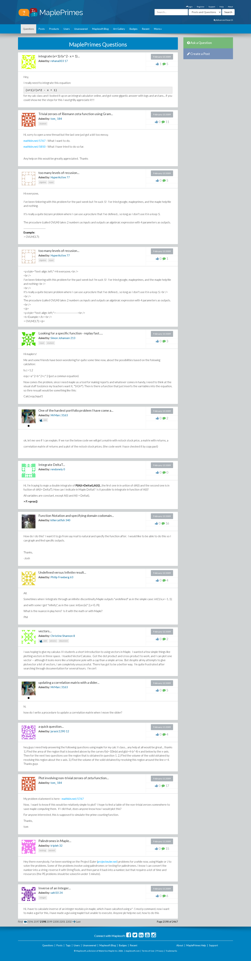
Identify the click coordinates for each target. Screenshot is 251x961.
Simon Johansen (60, 338)
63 (71, 577)
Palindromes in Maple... (54, 841)
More (157, 28)
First (20, 921)
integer (43, 897)
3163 (64, 415)
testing (43, 850)
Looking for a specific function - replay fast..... (70, 333)
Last (78, 921)
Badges (133, 28)
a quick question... (51, 726)
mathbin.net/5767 (35, 140)
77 (68, 177)
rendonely (57, 469)
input (51, 182)
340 (67, 520)
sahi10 (55, 892)
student (43, 123)
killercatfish (58, 520)
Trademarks (171, 951)
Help (221, 7)
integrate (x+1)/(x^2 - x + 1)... (59, 56)
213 (72, 338)
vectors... (45, 631)
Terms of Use (148, 951)
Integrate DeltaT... (51, 465)
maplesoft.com (133, 951)
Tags (68, 945)
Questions (28, 28)
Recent (145, 28)
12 (67, 731)
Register (200, 7)
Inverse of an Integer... (54, 888)
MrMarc (56, 415)
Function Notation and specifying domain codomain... (76, 516)
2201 (62, 921)
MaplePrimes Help (196, 945)
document (63, 641)
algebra (43, 182)
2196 (30, 921)
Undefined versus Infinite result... (62, 572)
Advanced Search (224, 20)
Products (54, 28)
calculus (53, 641)
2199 (49, 921)
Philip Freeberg (60, 577)
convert (52, 850)
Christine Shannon (62, 635)
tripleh (55, 845)
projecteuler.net (107, 861)
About (230, 7)
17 (66, 61)
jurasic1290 (58, 731)
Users (67, 28)
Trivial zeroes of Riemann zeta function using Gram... (75, 114)
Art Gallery (119, 28)
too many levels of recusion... (58, 173)
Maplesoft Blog (100, 28)
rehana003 (57, 61)
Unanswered (81, 28)
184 (59, 118)
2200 (56, 921)
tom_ (53, 118)
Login (190, 7)
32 (60, 845)
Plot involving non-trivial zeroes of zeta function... (73, 778)
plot (45, 420)
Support (212, 7)
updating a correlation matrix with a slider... (68, 682)
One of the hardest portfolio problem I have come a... (75, 410)
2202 (69, 921)
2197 (37, 921)
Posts (42, 28)
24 (61, 892)
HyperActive (58, 177)
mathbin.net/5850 (35, 146)
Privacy (160, 951)
